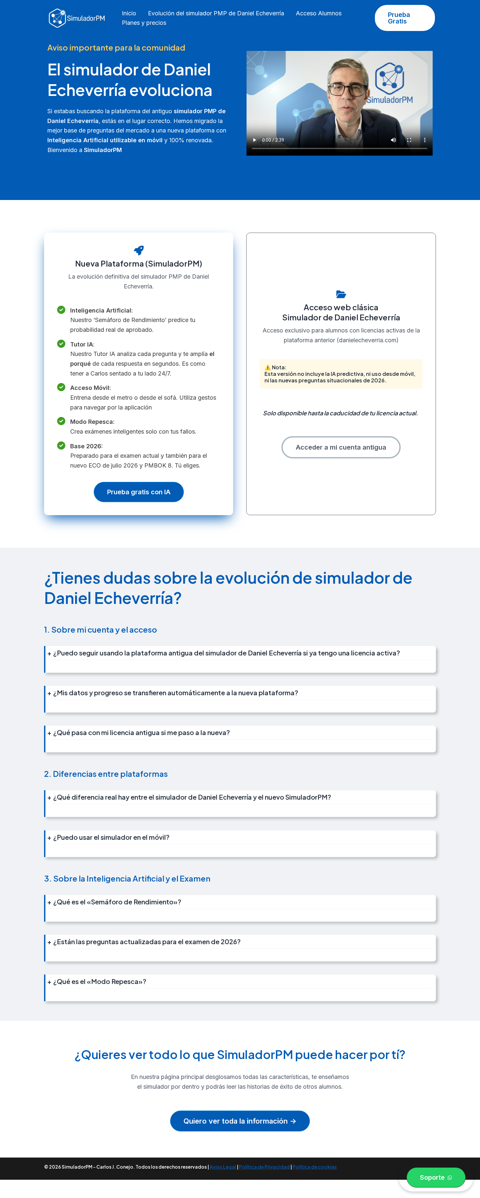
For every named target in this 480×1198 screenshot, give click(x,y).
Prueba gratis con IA (138, 492)
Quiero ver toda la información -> (240, 1121)
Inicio (129, 13)
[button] (405, 18)
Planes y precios (144, 22)
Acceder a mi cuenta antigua (341, 447)
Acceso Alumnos (319, 13)
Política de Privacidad (264, 1167)
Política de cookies (315, 1167)
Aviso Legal (223, 1167)
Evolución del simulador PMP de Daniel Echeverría (216, 13)
